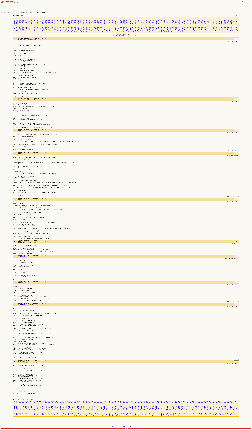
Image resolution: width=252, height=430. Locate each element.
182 (124, 29)
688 (236, 21)
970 (97, 17)
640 (150, 22)
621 (205, 22)
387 (207, 26)
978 (74, 17)
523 (37, 24)
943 (175, 17)
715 (158, 21)
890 (104, 19)
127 (57, 30)
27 (131, 31)
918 (23, 19)
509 (78, 24)
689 (234, 21)
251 (150, 28)
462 (213, 24)
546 (196, 23)
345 (104, 27)
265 (109, 28)
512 (69, 24)
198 (78, 29)
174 (147, 29)
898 (81, 19)
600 (40, 23)
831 (49, 20)
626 (190, 22)
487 (141, 24)
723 (135, 21)
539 (216, 23)
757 (37, 21)
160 (187, 29)
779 (199, 20)
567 (135, 23)
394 (187, 26)
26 (133, 31)
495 (118, 24)
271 (92, 28)
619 (210, 22)
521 (43, 24)
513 (66, 24)
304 (222, 27)
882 (127, 19)
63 (223, 30)
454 (236, 24)
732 (109, 21)
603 (31, 23)
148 (222, 29)
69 (208, 30)
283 (57, 28)
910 (46, 19)
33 (116, 31)
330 (147, 27)
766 (236, 20)
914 (34, 19)
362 (55, 27)
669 (66, 22)
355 (75, 27)
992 (34, 17)
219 (17, 29)
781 (193, 20)
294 (26, 28)
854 (208, 19)
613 (228, 22)
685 (20, 22)
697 (210, 21)
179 (132, 29)
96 (145, 30)
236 (193, 28)
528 (23, 24)
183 (121, 29)
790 (167, 20)
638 (156, 22)
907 (55, 19)
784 (184, 20)
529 (20, 24)
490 (132, 24)
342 (112, 27)
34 (114, 31)
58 (234, 30)
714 (161, 21)
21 (145, 31)
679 (37, 22)
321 (173, 27)
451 (20, 26)
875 (147, 19)
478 (167, 24)
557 (164, 23)
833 (43, 20)
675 (49, 22)
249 (156, 28)
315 (190, 27)
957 (135, 17)
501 (101, 24)
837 (31, 20)
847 (228, 19)
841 (20, 20)
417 (121, 26)
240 (182, 28)
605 (26, 23)
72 (201, 30)
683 (26, 22)
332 (141, 27)
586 (81, 23)
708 (179, 21)
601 (37, 23)
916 (29, 19)
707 (182, 21)
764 (17, 21)
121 (75, 30)
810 (109, 20)
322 (170, 27)
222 (234, 28)
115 (92, 30)
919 (20, 19)
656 (104, 22)
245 (167, 28)
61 (227, 30)
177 (138, 29)
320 (176, 27)
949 (158, 17)
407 (149, 26)
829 (55, 20)
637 (158, 22)
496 (115, 24)
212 (37, 29)
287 (46, 28)
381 (224, 26)
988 (45, 17)
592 (63, 23)
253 (144, 28)
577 (106, 23)
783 (187, 20)
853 (210, 19)
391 (196, 26)
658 (98, 22)
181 (127, 29)
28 (128, 31)
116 (89, 30)
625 (193, 22)
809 (112, 20)
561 (153, 23)
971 (94, 17)
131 (46, 30)
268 (101, 28)
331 (144, 27)
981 (66, 17)
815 (95, 20)
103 (126, 30)
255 (138, 28)
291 (34, 28)
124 (66, 30)
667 (72, 22)
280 (66, 28)
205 (57, 29)
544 (202, 23)
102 (129, 30)
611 (234, 22)
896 (86, 19)
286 (49, 28)
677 (43, 22)
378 (233, 26)
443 (43, 26)
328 (153, 27)
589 (72, 23)
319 (179, 27)
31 (121, 31)
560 (156, 23)
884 (121, 19)
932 (207, 17)
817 (89, 20)
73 (199, 30)
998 (17, 17)
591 (66, 23)
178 (135, 29)
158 (193, 29)
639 (153, 22)
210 (43, 29)
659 (95, 22)
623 (199, 22)
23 (140, 31)
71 (204, 30)
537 (222, 23)
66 (215, 30)
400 (170, 26)
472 (184, 24)
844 (236, 19)
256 (135, 28)
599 (43, 23)
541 (210, 23)
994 (28, 17)
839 (26, 20)
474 (179, 24)
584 (86, 23)
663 (83, 22)
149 (219, 29)
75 (194, 30)
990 (40, 17)
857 (199, 19)
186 (112, 29)
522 (40, 24)
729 (118, 21)
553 (176, 23)
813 (101, 20)
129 (51, 30)
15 (159, 31)
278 (72, 28)
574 (115, 23)
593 (60, 23)
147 (225, 29)
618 (213, 22)
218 (20, 29)
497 (112, 24)
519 (49, 24)
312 (199, 27)
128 (54, 30)
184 (118, 29)
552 (179, 23)
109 (109, 30)
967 (106, 17)
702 (196, 21)
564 (144, 23)
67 (213, 30)
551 (182, 23)
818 (86, 20)
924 (230, 17)
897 (83, 19)
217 (23, 29)
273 (86, 28)
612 (231, 22)
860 (190, 19)
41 (97, 31)
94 (149, 30)
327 (156, 27)
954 (144, 17)
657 (101, 22)
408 (147, 26)
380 (227, 26)
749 (60, 21)
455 (234, 24)
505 (89, 24)
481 (158, 24)
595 (55, 23)
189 (104, 29)
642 (144, 22)
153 (208, 29)
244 (170, 28)
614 (225, 22)
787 (176, 20)
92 (154, 30)
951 (152, 17)
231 (208, 28)
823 (72, 20)
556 (167, 23)
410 (141, 26)
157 (196, 29)
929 (216, 17)
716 (156, 21)
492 (127, 24)
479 (164, 24)
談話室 (22, 12)
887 (112, 19)
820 (81, 20)
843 (14, 20)
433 (74, 26)
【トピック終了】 (235, 15)
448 (29, 26)
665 (78, 22)
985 (54, 17)
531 (14, 24)
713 (164, 21)
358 (66, 27)
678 (40, 22)
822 (75, 20)
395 (184, 26)
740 (86, 21)
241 (179, 28)
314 (193, 27)
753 (49, 21)
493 (124, 24)
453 (14, 26)
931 (210, 17)
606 (23, 23)
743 (78, 21)
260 (124, 28)
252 (147, 28)
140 (20, 30)
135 (34, 30)
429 (86, 26)
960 (126, 17)
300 (234, 27)
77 (189, 30)
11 (168, 31)
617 (216, 22)
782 (190, 20)
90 (159, 30)
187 (109, 29)
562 (150, 23)
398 (175, 26)
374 (20, 27)
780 (196, 20)
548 (190, 23)
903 (66, 19)
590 (69, 23)
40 (100, 31)
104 (124, 30)
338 (124, 27)
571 (124, 23)
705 (187, 21)
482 (156, 24)
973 (89, 17)
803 (130, 20)
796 (150, 20)
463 (210, 24)
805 (124, 20)
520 (46, 24)
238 (187, 28)
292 (31, 28)
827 (60, 20)
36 (109, 31)
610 (236, 22)
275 (81, 28)
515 (60, 24)
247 (161, 28)
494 (121, 24)
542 (208, 23)
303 (225, 27)
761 (26, 21)
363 (52, 27)
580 (98, 23)
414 (129, 26)
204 (60, 29)
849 (222, 19)
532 (236, 23)
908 (52, 19)
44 (90, 31)
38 (105, 31)
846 (231, 19)
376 (14, 27)
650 (121, 22)
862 (184, 19)
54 (67, 31)
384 (216, 26)
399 (173, 26)
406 (152, 26)
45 (88, 31)
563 (147, 23)
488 (138, 24)
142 (14, 30)
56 (62, 31)
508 (81, 24)
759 (31, 21)
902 (69, 19)
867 (170, 19)
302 (228, 27)
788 (173, 20)
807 (118, 20)
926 (224, 17)
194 (89, 29)
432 (77, 26)
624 (196, 22)
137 (28, 30)
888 (109, 19)
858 (196, 19)
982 (63, 17)
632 (173, 22)
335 (132, 27)
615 (222, 22)
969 (100, 17)
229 (213, 28)
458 (225, 24)
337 (127, 27)
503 (95, 24)
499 (106, 24)
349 (92, 27)
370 (31, 27)
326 (158, 27)
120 (77, 30)
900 (75, 19)
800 (138, 20)
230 (210, 28)
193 (92, 29)
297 (17, 28)
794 (156, 20)
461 (216, 24)
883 (124, 19)
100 (135, 30)
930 (213, 17)
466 (202, 24)
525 (31, 24)
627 (187, 22)
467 (199, 24)
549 (187, 23)
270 (95, 28)
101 (132, 30)
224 (228, 28)
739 (89, 21)
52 (71, 31)
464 (208, 24)
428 (89, 26)
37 (107, 31)
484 (150, 24)
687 (14, 22)
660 (92, 22)
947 (164, 17)
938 (190, 17)
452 (17, 26)
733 (106, 21)
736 (98, 21)
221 (236, 28)
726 (127, 21)
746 (69, 21)
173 (150, 29)
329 (150, 27)
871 (158, 19)
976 (80, 17)
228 (216, 28)
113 (98, 30)
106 (118, 30)
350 (89, 27)
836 (34, 20)
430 (83, 26)
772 (219, 20)
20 (147, 31)
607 (20, 23)
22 (142, 31)
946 (167, 17)
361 (57, 27)
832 (46, 20)
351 (86, 27)
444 (40, 26)
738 (92, 21)
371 (29, 27)
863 (182, 19)
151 (213, 29)
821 (78, 20)
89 (161, 30)
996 (22, 17)
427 (92, 26)
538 (219, 23)
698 (208, 21)
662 (86, 22)
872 (156, 19)
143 (236, 29)
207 (52, 29)
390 (199, 26)
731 (112, 21)
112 (101, 30)
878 (138, 19)
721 (141, 21)
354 (78, 27)
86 (168, 30)
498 (109, 24)
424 (100, 26)
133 (40, 30)
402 (164, 26)
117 (86, 30)
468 (196, 24)
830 (52, 20)
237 (190, 28)
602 (34, 23)
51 (74, 31)
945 (170, 17)
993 (31, 17)
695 (216, 21)
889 (106, 19)
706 (184, 21)
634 (167, 22)
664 (81, 22)
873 (153, 19)
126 (60, 30)
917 (26, 19)
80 (182, 30)
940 (184, 17)
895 (89, 19)
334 (135, 27)
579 (101, 23)
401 (167, 26)
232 (205, 28)
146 (228, 29)
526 (29, 24)
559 (158, 23)
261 (121, 28)
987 (48, 17)
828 (57, 20)
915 (31, 19)
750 (57, 21)
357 (69, 27)
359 (63, 27)
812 (104, 20)
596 (52, 23)
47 (83, 31)
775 (210, 20)
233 (202, 28)
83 (175, 30)
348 (95, 27)
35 (112, 31)
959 (129, 17)
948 (161, 17)
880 (132, 19)
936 (196, 17)
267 (104, 28)
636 (161, 22)
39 (102, 31)
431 (80, 26)
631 (176, 22)
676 (46, 22)
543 (205, 23)
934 (201, 17)
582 (92, 23)
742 (81, 21)
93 (152, 30)
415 (126, 26)
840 (23, 20)
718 (150, 21)
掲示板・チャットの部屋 (14, 12)
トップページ (233, 1)
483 (153, 24)
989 (43, 17)
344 (106, 27)
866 (173, 19)
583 (89, 23)
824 (69, 20)
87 (166, 30)
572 (121, 23)
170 (158, 29)
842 (17, 20)
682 (29, 22)
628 (184, 22)
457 (228, 24)
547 (193, 23)
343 (109, 27)
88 (163, 30)
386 (210, 26)
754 (46, 21)
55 (64, 31)
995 (25, 17)
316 (187, 27)
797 (147, 20)
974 (86, 17)
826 (63, 20)
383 (219, 26)
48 (81, 31)
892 (98, 19)
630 (179, 22)
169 (161, 29)
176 (141, 29)
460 (219, 24)
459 (222, 24)
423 (103, 26)
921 (14, 19)
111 (103, 30)
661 (89, 22)
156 (199, 29)
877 (141, 19)
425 (97, 26)
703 (193, 21)
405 (155, 26)
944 (172, 17)
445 (38, 26)
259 (127, 28)
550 (184, 23)
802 (132, 20)
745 (72, 21)
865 (176, 19)
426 (95, 26)
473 (182, 24)
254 (141, 28)
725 (130, 21)
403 (161, 26)
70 (206, 30)
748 (63, 21)
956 (138, 17)
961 (123, 17)
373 (23, 27)
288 (43, 28)
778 (202, 20)
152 (210, 29)
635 (164, 22)
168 (164, 29)
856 (202, 19)
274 (83, 28)
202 (66, 29)
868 (167, 19)
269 (98, 28)
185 (115, 29)
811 (106, 20)
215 (29, 29)
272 (89, 28)
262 (118, 28)
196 (83, 29)
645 (135, 22)
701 (199, 21)
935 (198, 17)
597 (49, 23)
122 (72, 30)
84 (173, 30)
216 (26, 29)
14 (161, 31)
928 (219, 17)
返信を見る (234, 150)
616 (219, 22)
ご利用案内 (245, 1)
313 (196, 27)
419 (115, 26)
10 (171, 31)
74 (197, 30)
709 (176, 21)
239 (184, 28)
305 (219, 27)
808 (115, 20)
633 (170, 22)
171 (156, 29)
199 (75, 29)
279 (69, 28)
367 (40, 27)
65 (218, 30)
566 (138, 23)
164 (176, 29)
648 (127, 22)
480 (161, 24)
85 (171, 30)
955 (141, 17)
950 (155, 17)
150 (216, 29)
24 (138, 31)
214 (31, 29)
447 (32, 26)
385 (213, 26)
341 (115, 27)
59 (232, 30)
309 (208, 27)
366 (43, 27)
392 (193, 26)
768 (231, 20)
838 (29, 20)
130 (49, 30)
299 (236, 27)
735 (101, 21)
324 (164, 27)
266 (106, 28)
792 (161, 20)
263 (115, 28)
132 (43, 30)
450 (23, 26)
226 (222, 28)
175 (144, 29)
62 (225, 30)
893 (95, 19)
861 (187, 19)
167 (167, 29)
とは (239, 1)
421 (109, 26)
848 (225, 19)
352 (83, 27)
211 (40, 29)
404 (158, 26)
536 (225, 23)
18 (152, 31)
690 (231, 21)
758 (34, 21)
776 (208, 20)
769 (228, 20)
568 (132, 23)
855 (205, 19)
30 (123, 31)
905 (60, 19)
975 (83, 17)
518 (52, 24)
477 (170, 24)
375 (17, 27)
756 (40, 21)
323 (167, 27)
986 (51, 17)
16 (157, 31)
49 (79, 31)
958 (132, 17)
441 (49, 26)
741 (83, 21)
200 (72, 29)
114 (95, 30)
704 (190, 21)
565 (141, 23)
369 (34, 27)
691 (228, 21)
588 (75, 23)
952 (149, 17)
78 (187, 30)
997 (19, 17)
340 (118, 27)
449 (26, 26)
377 (236, 26)
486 (144, 24)
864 (179, 19)
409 (144, 26)
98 (140, 30)
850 (219, 19)
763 (20, 21)
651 (118, 22)
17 (154, 31)
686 (17, 22)
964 (115, 17)
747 (66, 21)
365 (46, 27)
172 (153, 29)
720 (144, 21)
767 (234, 20)
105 (121, 30)
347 (98, 27)
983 (60, 17)
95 (147, 30)
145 (231, 29)
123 (69, 30)
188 (106, 29)
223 (231, 28)
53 (69, 31)
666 (75, 22)
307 (213, 27)
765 (14, 21)
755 (43, 21)
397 (178, 26)
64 (220, 30)
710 (173, 21)
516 (57, 24)
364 (49, 27)
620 (208, 22)
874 (150, 19)
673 (55, 22)
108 (112, 30)
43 (93, 31)
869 (164, 19)
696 (213, 21)
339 (121, 27)
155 (202, 29)
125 (63, 30)
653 (112, 22)
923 (233, 17)
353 (81, 27)
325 (161, 27)
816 (92, 20)
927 (222, 17)
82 (178, 30)
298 (14, 28)
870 (161, 19)
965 (112, 17)
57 (237, 30)
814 (98, 20)
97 (142, 30)
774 (213, 20)
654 (109, 22)
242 (176, 28)
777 (205, 20)
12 (166, 31)
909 (49, 19)
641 (147, 22)
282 (60, 28)
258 (130, 28)
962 (120, 17)
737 (95, 21)
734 (104, 21)
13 (164, 31)
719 (147, 21)
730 (115, 21)
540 (213, 23)
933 (204, 17)
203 (63, 29)
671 (60, 22)
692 (225, 21)
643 (141, 22)
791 (164, 20)
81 (180, 30)
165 (173, 29)
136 (31, 30)
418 (118, 26)
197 (81, 29)
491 (130, 24)
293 (29, 28)
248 (158, 28)
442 (46, 26)
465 (205, 24)
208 (49, 29)
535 (228, 23)
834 (40, 20)
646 (132, 22)
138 (25, 30)
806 (121, 20)
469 (193, 24)
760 (29, 21)
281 (63, 28)
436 (66, 26)
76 (192, 30)
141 (17, 30)
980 (68, 17)
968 (103, 17)
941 (181, 17)
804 (127, 20)
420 (112, 26)
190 (101, 29)
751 (55, 21)
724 (132, 21)
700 (202, 21)
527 (26, 24)
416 (123, 26)
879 (135, 19)
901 (72, 19)
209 (46, 29)
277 (75, 28)
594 (57, 23)
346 (101, 27)
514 (63, 24)
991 (37, 17)
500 (104, 24)
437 (63, 26)
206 (55, 29)
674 (52, 22)
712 (167, 21)
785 (182, 20)
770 (225, 20)
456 (231, 24)
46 (86, 31)
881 (130, 19)
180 (130, 29)
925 (227, 17)
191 (98, 29)
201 (69, 29)
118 (83, 30)
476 (173, 24)
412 (135, 26)
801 (135, 20)
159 (190, 29)
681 (31, 22)
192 (95, 29)
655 (106, 22)
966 (109, 17)
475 (176, 24)
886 (115, 19)
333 (138, 27)
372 (26, 27)
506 (86, 24)
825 (66, 20)
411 (138, 26)
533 (234, 23)
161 (184, 29)
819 (83, 20)
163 (179, 29)
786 (179, 20)
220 (14, 29)
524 (34, 24)
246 (164, 28)
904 (63, 19)
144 (234, 29)
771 (222, 20)
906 (57, 19)
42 (95, 31)
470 (190, 24)
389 (201, 26)
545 (199, 23)
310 (205, 27)
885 (118, 19)
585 (83, 23)
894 (92, 19)
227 (219, 28)
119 (80, 30)
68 (211, 30)
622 (202, 22)
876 (144, 19)
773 (216, 20)
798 (144, 20)
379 (230, 26)
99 (137, 30)
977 (77, 17)
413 (132, 26)
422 (106, 26)
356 (72, 27)
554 (173, 23)
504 (92, 24)
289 (40, 28)
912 (40, 19)
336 (130, 27)
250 (153, 28)
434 (71, 26)
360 (60, 27)
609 (14, 23)
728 (121, 21)
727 (124, 21)
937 (193, 17)
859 (193, 19)
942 (178, 17)
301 (231, 27)
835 (37, 20)
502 (98, 24)
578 (104, 23)
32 (119, 31)
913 (37, 19)
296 (20, 28)
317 (184, 27)
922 (236, 17)
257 (132, 28)
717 (153, 21)
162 (182, 29)
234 (199, 28)
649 (124, 22)
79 (185, 30)
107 (115, 30)
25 (135, 31)
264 (112, 28)
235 (196, 28)
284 (55, 28)
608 (17, 23)
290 (37, 28)
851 (216, 19)
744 (75, 21)
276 (78, 28)
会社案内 (249, 1)
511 (72, 24)
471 (187, 24)
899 (78, 19)
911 (43, 19)
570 (127, 23)
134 (37, 30)
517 (55, 24)
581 (95, 23)
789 (170, 20)
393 (190, 26)
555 (170, 23)
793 (158, 20)
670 (63, 22)
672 (57, 22)
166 (170, 29)
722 (138, 21)
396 (181, 26)
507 (83, 24)
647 (130, 22)
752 (52, 21)
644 (138, 22)
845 (234, 19)
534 (231, 23)
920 (17, 19)
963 (118, 17)
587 (78, 23)
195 (86, 29)
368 (37, 27)
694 (219, 21)
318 (182, 27)
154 (205, 29)
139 (23, 30)
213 (34, 29)
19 (149, 31)
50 (76, 31)
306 (216, 27)
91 (156, 30)
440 (52, 26)
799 (141, 20)
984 (57, 17)
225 (225, 28)
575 (112, 23)
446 (35, 26)
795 (153, 20)
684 (23, 22)
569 (130, 23)
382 (222, 26)
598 (46, 23)
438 (60, 26)
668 (69, 22)
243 (173, 28)
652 (115, 22)
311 (202, 27)
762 (23, 21)
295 (23, 28)
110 (106, 30)
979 (71, 17)
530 (17, 24)
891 (101, 19)
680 (34, 22)
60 (230, 30)
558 (161, 23)
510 (75, 24)
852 (213, 19)
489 (135, 24)
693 (222, 21)
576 (109, 23)
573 (118, 23)
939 (187, 17)
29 (126, 31)
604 (29, 23)
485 (147, 24)
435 (69, 26)
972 (92, 17)
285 (52, 28)
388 (204, 26)
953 (146, 17)
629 (182, 22)
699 (205, 21)
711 (170, 21)
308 (210, 27)
